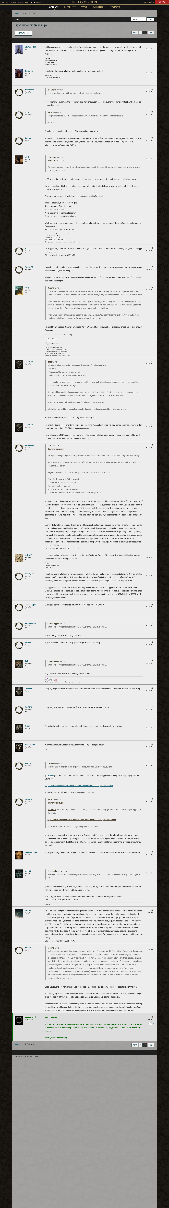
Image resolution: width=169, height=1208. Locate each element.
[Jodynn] (19, 664)
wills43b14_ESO (30, 47)
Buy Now (162, 2)
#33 (151, 71)
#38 (151, 248)
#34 (151, 89)
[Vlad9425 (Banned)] (19, 710)
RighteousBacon (31, 852)
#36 (151, 138)
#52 (151, 726)
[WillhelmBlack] (19, 747)
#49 (151, 661)
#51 (151, 707)
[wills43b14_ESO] (19, 49)
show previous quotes (56, 160)
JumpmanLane (30, 623)
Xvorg (27, 288)
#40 (151, 287)
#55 (151, 799)
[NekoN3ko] (19, 645)
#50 (151, 688)
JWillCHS (28, 948)
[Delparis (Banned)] (19, 766)
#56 (151, 852)
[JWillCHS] (19, 950)
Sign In (17, 19)
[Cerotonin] (19, 691)
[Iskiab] (19, 159)
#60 (151, 1017)
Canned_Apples (30, 605)
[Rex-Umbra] (19, 73)
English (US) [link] (5, 2)
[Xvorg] (19, 290)
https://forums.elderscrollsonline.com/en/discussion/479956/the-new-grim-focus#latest (79, 785)
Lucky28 (28, 871)
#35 (151, 112)
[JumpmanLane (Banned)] (19, 626)
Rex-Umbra (29, 71)
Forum (32, 2)
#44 (151, 555)
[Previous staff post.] (148, 1023)
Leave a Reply (24, 33)
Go (151, 19)
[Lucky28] (19, 873)
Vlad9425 (28, 707)
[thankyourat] (19, 92)
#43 (151, 445)
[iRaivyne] (19, 141)
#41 (151, 361)
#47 (151, 623)
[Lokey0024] (19, 364)
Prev (135, 32)
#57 (151, 871)
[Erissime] (19, 913)
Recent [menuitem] (84, 7)
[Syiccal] (19, 251)
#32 (151, 47)
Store (27, 2)
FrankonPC (29, 267)
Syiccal (27, 248)
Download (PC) (149, 2)
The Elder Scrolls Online (84, 2)
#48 (151, 642)
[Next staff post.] (153, 1023)
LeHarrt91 (28, 555)
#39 (151, 267)
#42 (151, 424)
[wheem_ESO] (19, 576)
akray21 (27, 112)
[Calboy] (19, 728)
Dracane (51, 288)
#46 (151, 604)
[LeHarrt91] (19, 558)
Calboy (27, 726)
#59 (151, 947)
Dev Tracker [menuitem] (70, 7)
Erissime (28, 911)
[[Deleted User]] (19, 1020)
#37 (151, 157)
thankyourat (29, 90)
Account (21, 2)
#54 (151, 763)
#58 (151, 910)
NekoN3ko (29, 642)
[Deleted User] (30, 1017)
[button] (151, 32)
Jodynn (27, 661)
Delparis (51, 112)
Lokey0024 (29, 362)
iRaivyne (28, 138)
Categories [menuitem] (54, 7)
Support (38, 2)
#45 (151, 573)
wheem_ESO (29, 574)
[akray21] (19, 115)
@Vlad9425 (49, 775)
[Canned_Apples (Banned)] (19, 607)
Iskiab (27, 157)
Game (15, 2)
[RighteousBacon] (19, 855)
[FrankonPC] (19, 270)
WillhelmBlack (30, 745)
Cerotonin (28, 689)
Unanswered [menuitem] (98, 7)
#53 (151, 744)
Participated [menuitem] (114, 7)
